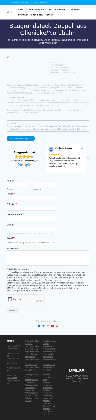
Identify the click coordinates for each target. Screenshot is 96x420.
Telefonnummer (15, 214)
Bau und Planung (57, 9)
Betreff (11, 238)
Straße (11, 193)
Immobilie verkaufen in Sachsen (47, 411)
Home (20, 9)
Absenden (13, 310)
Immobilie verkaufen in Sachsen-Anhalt (49, 403)
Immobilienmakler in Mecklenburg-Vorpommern (50, 354)
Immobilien (75, 9)
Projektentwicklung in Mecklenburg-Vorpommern (32, 354)
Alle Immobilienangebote (21, 138)
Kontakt (49, 15)
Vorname (10, 189)
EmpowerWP (77, 381)
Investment (23, 15)
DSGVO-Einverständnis (19, 269)
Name (10, 181)
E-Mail (10, 225)
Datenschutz (12, 377)
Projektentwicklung (35, 9)
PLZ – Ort (12, 204)
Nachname (37, 189)
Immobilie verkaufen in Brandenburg (48, 385)
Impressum (11, 375)
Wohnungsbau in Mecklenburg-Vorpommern (31, 387)
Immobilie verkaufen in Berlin (47, 377)
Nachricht (12, 248)
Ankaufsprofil (12, 363)
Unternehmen (37, 15)
